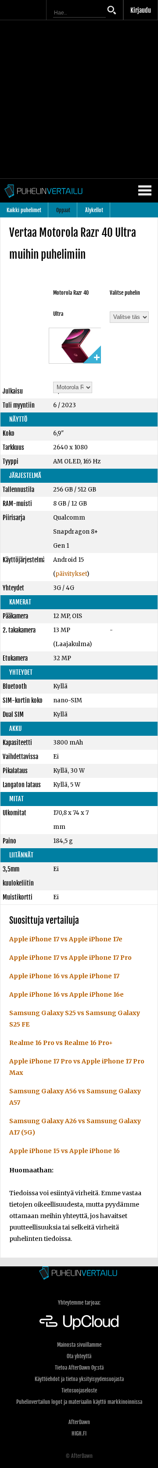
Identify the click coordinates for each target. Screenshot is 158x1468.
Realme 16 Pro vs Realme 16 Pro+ (61, 1043)
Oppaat (63, 210)
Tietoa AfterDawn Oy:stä (79, 1367)
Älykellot (94, 210)
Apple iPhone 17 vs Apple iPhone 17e (65, 939)
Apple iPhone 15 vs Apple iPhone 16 (64, 1151)
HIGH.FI (79, 1433)
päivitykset (71, 574)
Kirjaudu (140, 10)
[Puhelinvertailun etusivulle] (79, 1273)
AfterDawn (79, 1422)
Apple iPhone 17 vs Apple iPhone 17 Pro (70, 958)
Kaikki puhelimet (24, 210)
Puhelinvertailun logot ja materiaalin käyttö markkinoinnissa (79, 1402)
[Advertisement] (79, 99)
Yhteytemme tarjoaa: (79, 1302)
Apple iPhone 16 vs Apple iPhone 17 (64, 976)
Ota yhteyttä (79, 1356)
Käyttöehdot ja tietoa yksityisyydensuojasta (79, 1379)
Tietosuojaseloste (79, 1390)
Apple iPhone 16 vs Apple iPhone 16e (66, 994)
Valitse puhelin (125, 292)
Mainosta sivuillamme (79, 1344)
